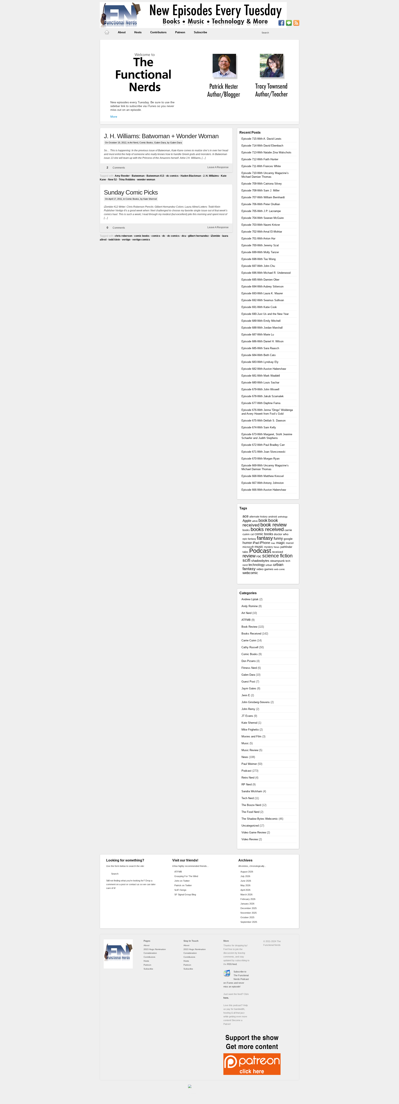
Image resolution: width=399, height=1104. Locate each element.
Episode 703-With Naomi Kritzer (260, 224)
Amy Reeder (122, 175)
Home (107, 32)
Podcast (260, 550)
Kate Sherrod (249, 722)
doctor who (281, 534)
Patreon (180, 32)
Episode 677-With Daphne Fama (260, 403)
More (113, 116)
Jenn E (245, 695)
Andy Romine (249, 606)
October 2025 (247, 917)
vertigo (126, 239)
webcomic (250, 573)
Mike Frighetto (250, 729)
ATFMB (246, 619)
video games (264, 569)
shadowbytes (260, 560)
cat (252, 534)
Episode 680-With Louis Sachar (260, 382)
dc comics (172, 175)
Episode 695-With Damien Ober (260, 279)
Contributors (158, 32)
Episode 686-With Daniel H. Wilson (262, 341)
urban (269, 565)
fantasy (265, 538)
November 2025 (248, 913)
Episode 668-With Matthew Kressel (262, 476)
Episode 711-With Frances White (261, 166)
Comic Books (146, 142)
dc (163, 235)
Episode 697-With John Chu (258, 265)
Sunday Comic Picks (131, 192)
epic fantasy (249, 538)
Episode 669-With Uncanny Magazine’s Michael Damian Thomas (265, 467)
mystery (268, 547)
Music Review (249, 750)
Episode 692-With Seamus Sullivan (262, 300)
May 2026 (245, 885)
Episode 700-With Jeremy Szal (260, 245)
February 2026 (247, 899)
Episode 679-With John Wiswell (260, 389)
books (246, 530)
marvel (290, 543)
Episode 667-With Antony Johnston (262, 482)
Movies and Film (251, 736)
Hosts (138, 32)
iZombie (215, 235)
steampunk (277, 560)
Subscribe (200, 32)
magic (280, 543)
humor (247, 543)
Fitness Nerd (249, 667)
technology (257, 565)
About (122, 32)
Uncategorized (250, 825)
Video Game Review (253, 832)
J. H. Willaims (211, 175)
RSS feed (232, 964)
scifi (246, 560)
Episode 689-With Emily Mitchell (261, 320)
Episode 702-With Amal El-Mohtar (261, 231)
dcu (184, 235)
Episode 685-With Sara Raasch (260, 348)
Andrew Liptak (250, 599)
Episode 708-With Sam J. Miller (260, 190)
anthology (283, 516)
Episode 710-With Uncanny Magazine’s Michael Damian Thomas (265, 174)
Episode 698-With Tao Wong (258, 259)
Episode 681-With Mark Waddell (260, 375)
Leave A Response (218, 167)
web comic (279, 569)
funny (278, 538)
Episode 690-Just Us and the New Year (265, 313)
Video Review (249, 839)
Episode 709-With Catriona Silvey (261, 183)
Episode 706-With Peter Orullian (260, 204)
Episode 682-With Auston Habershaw (263, 368)
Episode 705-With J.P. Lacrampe (261, 211)
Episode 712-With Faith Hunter (259, 159)
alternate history (258, 516)
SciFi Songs (180, 890)
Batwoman (138, 175)
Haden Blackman (191, 175)
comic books (141, 235)
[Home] (118, 967)
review (249, 555)
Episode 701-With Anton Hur (258, 238)
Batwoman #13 (155, 175)
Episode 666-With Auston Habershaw (263, 489)
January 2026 (247, 903)
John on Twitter (182, 881)
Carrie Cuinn (248, 640)
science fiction (277, 555)
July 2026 (245, 876)
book (263, 520)
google (288, 538)
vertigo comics (141, 239)
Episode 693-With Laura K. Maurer (262, 293)
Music (245, 743)
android (272, 516)
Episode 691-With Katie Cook (259, 307)
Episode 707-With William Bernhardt (263, 197)
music (259, 546)
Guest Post (248, 681)
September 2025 (248, 922)
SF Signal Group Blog (185, 894)
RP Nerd (246, 784)
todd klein (114, 239)
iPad (256, 543)
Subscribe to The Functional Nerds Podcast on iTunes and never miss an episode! (236, 979)
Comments (119, 167)
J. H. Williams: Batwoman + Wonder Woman (161, 136)
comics (155, 235)
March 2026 (246, 894)
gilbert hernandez (198, 235)
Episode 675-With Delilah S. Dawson (263, 420)
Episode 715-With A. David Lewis (261, 138)
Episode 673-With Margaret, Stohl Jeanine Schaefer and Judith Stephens (266, 436)
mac (273, 543)
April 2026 (245, 890)
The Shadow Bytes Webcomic (259, 818)
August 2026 (246, 871)
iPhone (265, 543)
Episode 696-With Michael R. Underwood (266, 272)
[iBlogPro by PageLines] (192, 1090)
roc (258, 556)
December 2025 (248, 908)
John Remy (248, 709)
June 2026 (245, 881)
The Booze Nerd (251, 805)
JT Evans (247, 715)
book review (273, 524)
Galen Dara (160, 142)
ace (246, 516)
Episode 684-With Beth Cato (258, 355)
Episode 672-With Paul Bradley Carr (263, 444)
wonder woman (146, 179)
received (277, 551)
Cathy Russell (249, 647)
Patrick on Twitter (183, 885)
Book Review (249, 626)
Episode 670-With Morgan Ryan (260, 458)
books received (267, 529)
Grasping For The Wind (186, 876)
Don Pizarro (248, 661)
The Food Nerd (250, 811)
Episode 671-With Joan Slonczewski (263, 451)
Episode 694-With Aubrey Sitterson (262, 286)
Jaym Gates (248, 688)
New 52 (112, 179)
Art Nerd (134, 142)
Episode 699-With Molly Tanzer (260, 252)
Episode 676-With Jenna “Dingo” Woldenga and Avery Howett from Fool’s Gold (267, 411)
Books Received (251, 633)
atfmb (255, 521)
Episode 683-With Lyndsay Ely (259, 361)
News (277, 547)
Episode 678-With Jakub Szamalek (262, 396)
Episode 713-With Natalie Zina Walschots (266, 152)
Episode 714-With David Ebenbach (262, 145)
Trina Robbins (127, 179)
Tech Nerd (247, 798)
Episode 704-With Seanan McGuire (262, 217)
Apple (247, 521)
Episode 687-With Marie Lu (257, 334)
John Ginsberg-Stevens (255, 702)
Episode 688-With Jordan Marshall (262, 327)
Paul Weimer (249, 763)
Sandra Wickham (251, 791)
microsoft (248, 546)
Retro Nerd (247, 777)
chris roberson (123, 235)
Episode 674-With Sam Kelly (258, 427)
